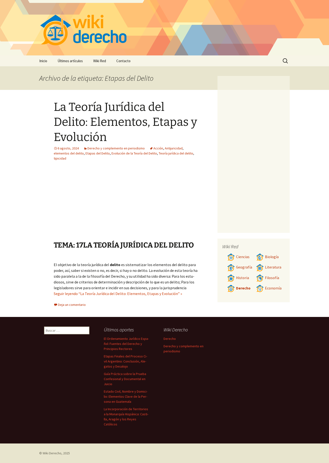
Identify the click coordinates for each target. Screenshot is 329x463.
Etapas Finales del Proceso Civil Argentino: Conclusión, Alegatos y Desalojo (125, 361)
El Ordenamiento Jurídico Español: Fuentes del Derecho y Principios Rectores (126, 343)
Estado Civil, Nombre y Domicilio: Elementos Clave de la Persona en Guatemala (125, 396)
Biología (272, 257)
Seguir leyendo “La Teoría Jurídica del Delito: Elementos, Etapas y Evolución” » (118, 293)
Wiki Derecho (52, 453)
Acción (158, 148)
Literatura (273, 267)
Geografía (244, 267)
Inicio (43, 61)
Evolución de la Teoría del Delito (134, 153)
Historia (242, 277)
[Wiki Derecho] (164, 27)
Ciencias (243, 257)
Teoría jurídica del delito (176, 153)
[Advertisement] (96, 204)
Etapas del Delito (98, 153)
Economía (273, 288)
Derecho (243, 288)
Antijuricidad (174, 148)
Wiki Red (99, 61)
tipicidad (60, 158)
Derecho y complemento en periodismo (116, 148)
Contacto (123, 61)
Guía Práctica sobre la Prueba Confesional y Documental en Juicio (125, 379)
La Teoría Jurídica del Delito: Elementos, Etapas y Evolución (125, 122)
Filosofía (272, 277)
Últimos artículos (70, 61)
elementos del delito (69, 153)
